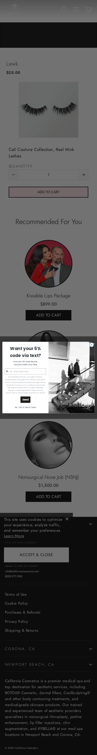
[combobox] (8, 371)
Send (25, 399)
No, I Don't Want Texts (25, 407)
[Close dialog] (92, 345)
